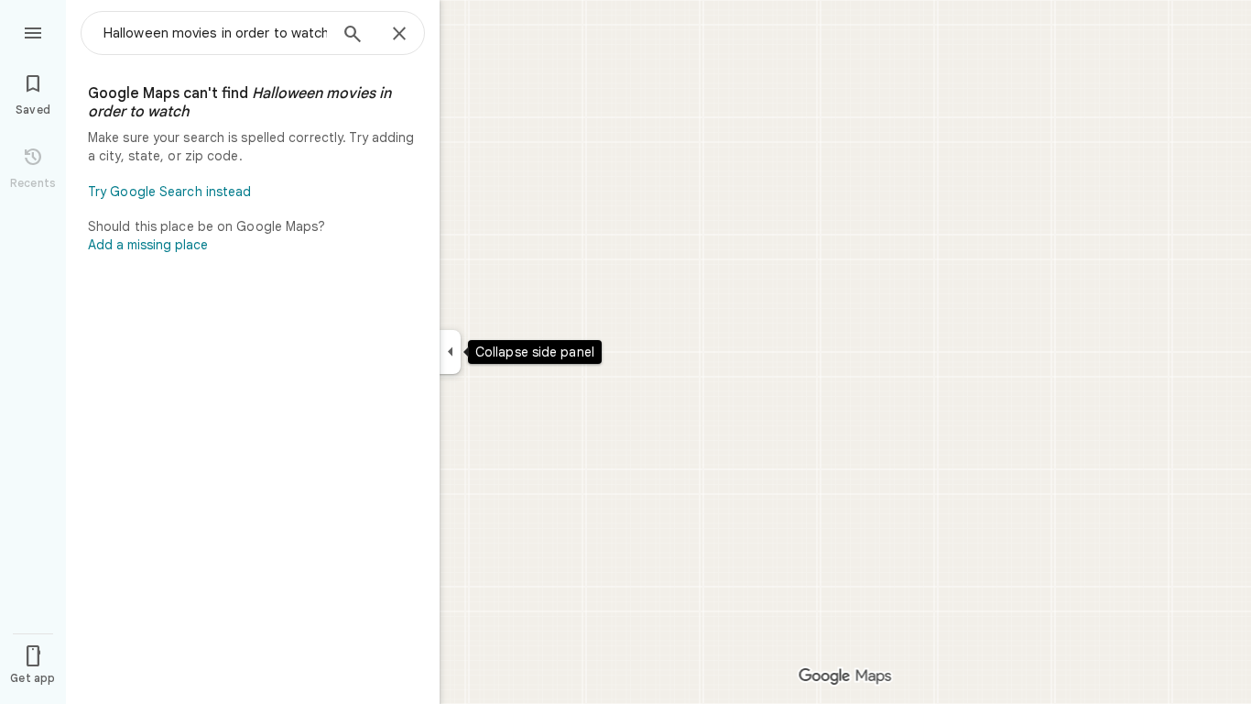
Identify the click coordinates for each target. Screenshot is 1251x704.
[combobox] (215, 33)
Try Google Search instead (170, 191)
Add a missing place (148, 244)
